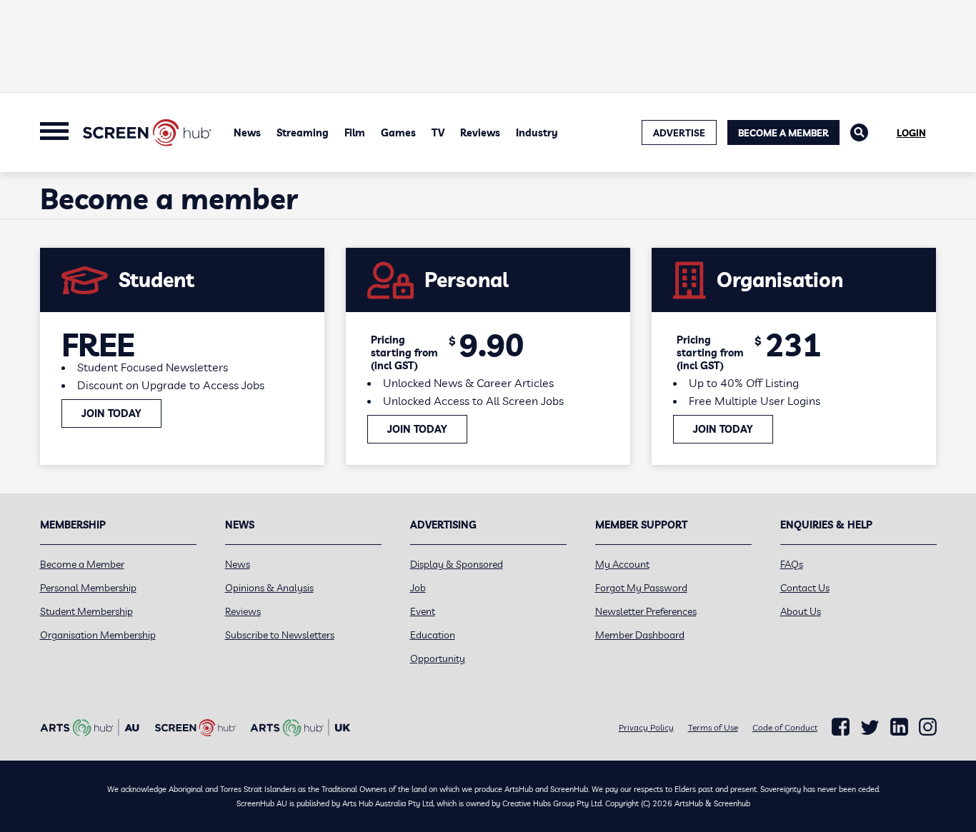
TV (438, 132)
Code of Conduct (784, 727)
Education (432, 634)
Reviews (480, 132)
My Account (622, 564)
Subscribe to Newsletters (279, 634)
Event (422, 611)
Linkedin (899, 727)
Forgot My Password (641, 587)
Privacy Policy (646, 727)
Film (354, 132)
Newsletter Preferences (646, 611)
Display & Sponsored (456, 564)
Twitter (870, 727)
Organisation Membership (98, 634)
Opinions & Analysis (269, 587)
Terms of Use (713, 727)
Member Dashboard (639, 634)
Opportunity (437, 658)
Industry (537, 132)
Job (418, 587)
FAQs (791, 564)
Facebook (841, 727)
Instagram (928, 727)
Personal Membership (88, 587)
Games (398, 132)
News (247, 132)
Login (911, 133)
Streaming (303, 132)
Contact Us (805, 587)
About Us (800, 611)
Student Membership (86, 611)
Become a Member (783, 133)
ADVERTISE (679, 133)
